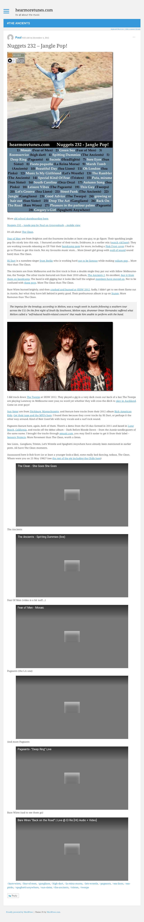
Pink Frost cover (115, 246)
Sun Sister (12, 411)
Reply (14, 895)
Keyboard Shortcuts (117, 29)
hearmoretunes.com (34, 9)
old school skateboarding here (31, 218)
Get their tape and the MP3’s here (33, 415)
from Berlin (46, 260)
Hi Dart (11, 260)
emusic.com (66, 433)
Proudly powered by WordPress (19, 912)
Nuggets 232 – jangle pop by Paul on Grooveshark (35, 225)
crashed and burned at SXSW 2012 (70, 289)
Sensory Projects (16, 437)
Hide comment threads (132, 29)
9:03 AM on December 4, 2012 (35, 37)
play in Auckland (126, 400)
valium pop (121, 260)
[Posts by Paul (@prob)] (10, 38)
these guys (30, 282)
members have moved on (110, 279)
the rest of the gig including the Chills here (76, 458)
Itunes (115, 293)
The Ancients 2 (96, 275)
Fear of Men (14, 238)
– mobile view (72, 225)
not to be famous (88, 260)
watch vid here (119, 242)
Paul (18, 37)
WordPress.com (53, 912)
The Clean (27, 231)
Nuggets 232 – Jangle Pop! (37, 45)
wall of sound (118, 250)
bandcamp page (71, 246)
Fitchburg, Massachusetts (44, 411)
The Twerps (33, 397)
